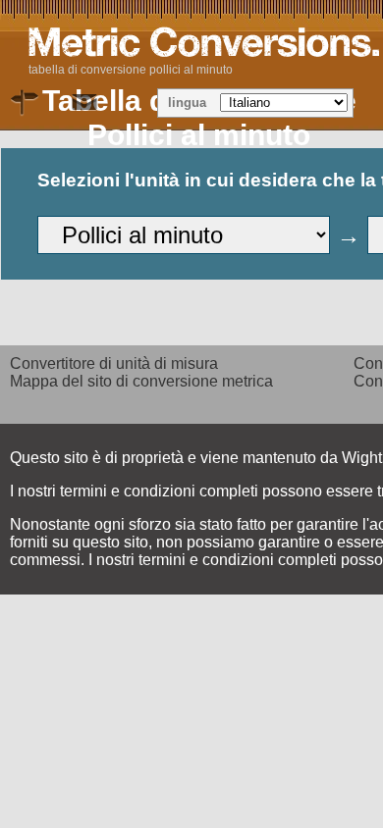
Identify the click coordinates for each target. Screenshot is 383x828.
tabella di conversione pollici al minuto (130, 70)
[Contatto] (84, 103)
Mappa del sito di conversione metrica (141, 381)
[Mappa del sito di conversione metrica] (25, 103)
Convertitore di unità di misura (114, 363)
